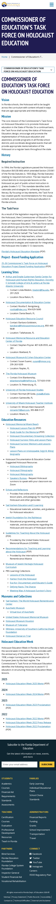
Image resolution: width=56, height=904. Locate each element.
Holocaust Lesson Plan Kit (22, 428)
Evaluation (7, 825)
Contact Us (8, 900)
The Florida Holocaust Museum (21, 373)
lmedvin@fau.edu (40, 290)
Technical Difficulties (22, 900)
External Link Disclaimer (41, 900)
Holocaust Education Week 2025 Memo (25, 683)
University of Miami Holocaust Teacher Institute (29, 403)
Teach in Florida (9, 841)
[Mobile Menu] (51, 4)
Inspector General (10, 872)
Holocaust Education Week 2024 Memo (25, 694)
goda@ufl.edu (43, 393)
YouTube (37, 862)
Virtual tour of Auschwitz (22, 611)
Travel (33, 838)
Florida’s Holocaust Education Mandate (20, 251)
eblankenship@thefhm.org (23, 380)
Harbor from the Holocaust (23, 578)
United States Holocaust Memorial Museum (27, 617)
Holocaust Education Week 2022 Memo (25, 718)
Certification (7, 817)
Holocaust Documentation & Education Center (28, 302)
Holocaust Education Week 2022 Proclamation (28, 726)
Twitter (36, 858)
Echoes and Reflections (17, 489)
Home (4, 56)
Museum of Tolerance (16, 625)
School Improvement (40, 829)
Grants (33, 825)
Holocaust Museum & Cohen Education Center (28, 357)
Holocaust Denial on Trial (18, 636)
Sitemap (7, 897)
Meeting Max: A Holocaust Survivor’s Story (30, 590)
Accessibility (46, 897)
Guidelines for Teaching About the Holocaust (28, 533)
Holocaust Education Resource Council (24, 318)
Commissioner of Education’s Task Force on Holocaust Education (24, 70)
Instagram (37, 866)
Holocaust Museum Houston (20, 621)
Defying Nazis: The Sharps (23, 586)
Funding (34, 821)
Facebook (37, 853)
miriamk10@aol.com (19, 410)
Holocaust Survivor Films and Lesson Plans (31, 440)
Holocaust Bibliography (21, 466)
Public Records (33, 897)
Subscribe (46, 764)
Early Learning (37, 783)
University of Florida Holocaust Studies (24, 389)
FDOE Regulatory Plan (40, 874)
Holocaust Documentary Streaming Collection (32, 436)
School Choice (36, 795)
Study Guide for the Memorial (24, 432)
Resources (7, 837)
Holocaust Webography (21, 474)
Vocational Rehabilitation (14, 881)
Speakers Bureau (18, 478)
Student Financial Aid (12, 877)
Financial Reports (38, 817)
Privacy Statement (19, 897)
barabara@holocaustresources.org (27, 325)
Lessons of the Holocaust (22, 574)
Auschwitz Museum (15, 608)
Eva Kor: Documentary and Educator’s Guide (31, 582)
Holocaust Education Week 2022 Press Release (28, 722)
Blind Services (8, 853)
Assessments (8, 804)
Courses (6, 787)
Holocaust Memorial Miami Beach (22, 424)
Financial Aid (8, 792)
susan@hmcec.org (41, 361)
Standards (6, 800)
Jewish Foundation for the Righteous (24, 517)
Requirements (8, 796)
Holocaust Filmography (21, 470)
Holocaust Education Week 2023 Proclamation (28, 704)
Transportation (37, 834)
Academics (7, 783)
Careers (33, 870)
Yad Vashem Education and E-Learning (24, 505)
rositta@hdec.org (18, 309)
